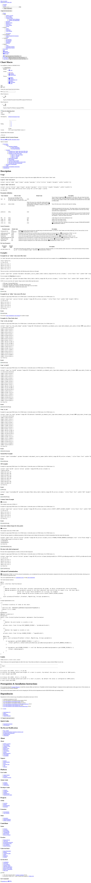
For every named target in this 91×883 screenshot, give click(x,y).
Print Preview (13, 75)
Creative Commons (20, 875)
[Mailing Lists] (9, 881)
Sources (3, 139)
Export (11, 72)
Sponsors (5, 766)
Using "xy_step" (14, 157)
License (7, 26)
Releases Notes (9, 22)
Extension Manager (15, 687)
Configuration (6, 785)
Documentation (6, 762)
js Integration (6, 735)
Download (5, 49)
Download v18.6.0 (15, 139)
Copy (11, 70)
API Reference (6, 793)
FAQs (7, 45)
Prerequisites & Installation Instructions (11, 166)
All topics (5, 776)
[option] (46, 98)
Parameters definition (13, 146)
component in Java (20, 577)
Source (11, 77)
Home (4, 13)
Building (5, 852)
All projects (8, 33)
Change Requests (7, 715)
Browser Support (6, 834)
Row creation (6, 730)
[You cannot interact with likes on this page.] (2, 708)
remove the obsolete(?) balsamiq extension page (13, 731)
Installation (5, 783)
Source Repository (7, 851)
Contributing (6, 862)
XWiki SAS (31, 876)
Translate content (6, 865)
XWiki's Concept (9, 15)
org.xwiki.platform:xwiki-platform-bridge (12, 701)
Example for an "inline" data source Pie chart (18, 152)
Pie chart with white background (15, 163)
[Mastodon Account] (4, 881)
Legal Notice (6, 754)
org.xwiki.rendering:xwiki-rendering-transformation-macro (15, 706)
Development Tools (7, 843)
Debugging (5, 855)
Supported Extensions (7, 723)
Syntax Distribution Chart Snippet (13, 315)
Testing (4, 854)
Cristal (7, 37)
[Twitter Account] (8, 881)
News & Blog (9, 16)
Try (4, 50)
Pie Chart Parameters (15, 148)
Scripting (5, 792)
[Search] (20, 7)
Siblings (12, 78)
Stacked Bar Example (13, 158)
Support (5, 760)
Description (5, 144)
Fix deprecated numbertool (8, 733)
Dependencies (6, 167)
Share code (5, 870)
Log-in (4, 5)
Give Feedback (6, 864)
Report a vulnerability (7, 869)
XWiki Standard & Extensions (12, 35)
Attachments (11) (13, 79)
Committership (6, 832)
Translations (8, 41)
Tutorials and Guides (7, 794)
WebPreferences (6, 734)
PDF (4, 97)
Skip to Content (4, 1)
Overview (5, 803)
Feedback (8, 43)
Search (4, 7)
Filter (2, 91)
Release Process (6, 839)
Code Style (5, 841)
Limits (7, 165)
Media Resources (6, 753)
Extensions (8, 29)
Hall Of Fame (6, 833)
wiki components (31, 577)
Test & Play (5, 863)
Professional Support (10, 47)
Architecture (5, 791)
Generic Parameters (15, 147)
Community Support (10, 46)
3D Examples (11, 159)
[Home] (4, 56)
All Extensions (6, 725)
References (8, 23)
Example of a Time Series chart (15, 153)
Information (12, 82)
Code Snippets (9, 31)
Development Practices (8, 842)
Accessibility (6, 755)
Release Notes (6, 748)
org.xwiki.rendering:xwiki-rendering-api (11, 705)
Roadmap (8, 21)
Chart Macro (6, 58)
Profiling (5, 857)
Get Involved (8, 39)
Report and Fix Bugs (7, 868)
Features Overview (7, 777)
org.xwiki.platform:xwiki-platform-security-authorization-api (16, 704)
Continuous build (6, 853)
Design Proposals (7, 845)
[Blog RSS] (11, 881)
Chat (4, 765)
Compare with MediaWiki (14, 20)
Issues (8, 139)
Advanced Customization (11, 164)
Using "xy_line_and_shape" (17, 154)
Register (5, 4)
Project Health (6, 831)
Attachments (6, 712)
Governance (5, 830)
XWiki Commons (7, 820)
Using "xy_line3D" (15, 156)
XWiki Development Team (14, 116)
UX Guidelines (6, 844)
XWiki (7, 28)
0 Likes (4, 708)
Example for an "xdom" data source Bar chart (18, 151)
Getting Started (6, 775)
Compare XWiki (9, 18)
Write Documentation (7, 866)
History (11, 81)
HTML (4, 105)
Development (9, 40)
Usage (7, 145)
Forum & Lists (6, 764)
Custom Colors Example (14, 160)
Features (5, 804)
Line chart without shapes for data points (17, 161)
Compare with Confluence (14, 19)
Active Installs (9, 25)
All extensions (6, 811)
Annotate (12, 73)
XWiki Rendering (7, 819)
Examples (8, 150)
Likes (11, 83)
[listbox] (45, 101)
